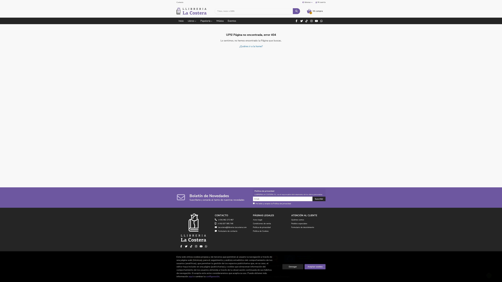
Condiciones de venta (262, 223)
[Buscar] (296, 11)
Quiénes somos (297, 220)
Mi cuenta (322, 2)
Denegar (293, 266)
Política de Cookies (261, 231)
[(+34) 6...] (321, 21)
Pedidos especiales (299, 223)
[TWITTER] (301, 21)
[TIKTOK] (306, 21)
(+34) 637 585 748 (225, 223)
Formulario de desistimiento (302, 227)
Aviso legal (257, 220)
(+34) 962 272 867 (226, 220)
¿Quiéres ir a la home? (251, 46)
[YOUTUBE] (316, 21)
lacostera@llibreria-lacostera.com (232, 227)
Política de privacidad (262, 227)
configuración (212, 276)
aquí (191, 276)
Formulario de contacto (227, 231)
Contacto (179, 2)
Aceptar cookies (315, 266)
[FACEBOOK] (296, 21)
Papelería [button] (205, 20)
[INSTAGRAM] (311, 21)
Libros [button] (191, 20)
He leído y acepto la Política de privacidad (273, 203)
